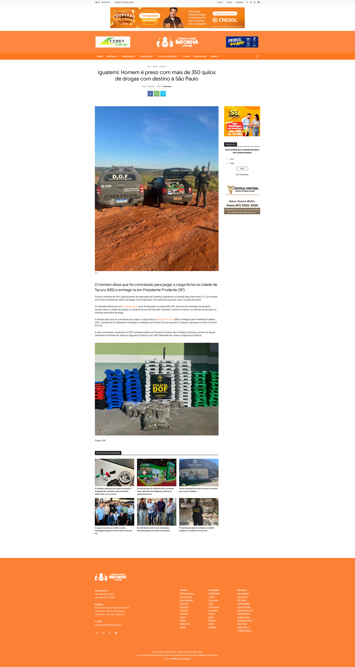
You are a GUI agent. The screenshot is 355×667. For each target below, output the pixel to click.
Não (232, 163)
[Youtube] (258, 2)
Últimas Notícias (187, 593)
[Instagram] (251, 2)
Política (183, 620)
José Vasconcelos (245, 610)
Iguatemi (163, 66)
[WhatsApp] (156, 93)
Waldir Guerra (243, 627)
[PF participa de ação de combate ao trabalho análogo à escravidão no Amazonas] (199, 512)
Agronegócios (186, 597)
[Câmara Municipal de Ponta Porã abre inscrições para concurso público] (199, 472)
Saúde (211, 624)
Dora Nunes (242, 597)
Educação (184, 607)
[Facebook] (247, 2)
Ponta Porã (185, 624)
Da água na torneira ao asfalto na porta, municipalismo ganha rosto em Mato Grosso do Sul (113, 530)
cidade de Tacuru (165, 319)
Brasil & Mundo (186, 600)
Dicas (211, 603)
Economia (184, 603)
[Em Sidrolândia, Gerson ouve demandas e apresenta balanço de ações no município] (156, 512)
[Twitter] (254, 2)
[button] (256, 56)
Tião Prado (242, 624)
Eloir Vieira (241, 600)
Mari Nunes (168, 86)
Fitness (212, 614)
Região (155, 66)
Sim (232, 159)
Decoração (213, 600)
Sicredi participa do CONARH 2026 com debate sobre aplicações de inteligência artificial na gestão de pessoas (155, 491)
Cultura (212, 597)
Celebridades (214, 593)
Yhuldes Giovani (244, 630)
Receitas (212, 620)
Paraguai (184, 614)
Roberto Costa (243, 617)
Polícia (183, 617)
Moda (211, 617)
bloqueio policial (130, 306)
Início (149, 66)
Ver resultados (242, 174)
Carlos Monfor (243, 593)
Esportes (183, 610)
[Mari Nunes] (159, 86)
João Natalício (243, 603)
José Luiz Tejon (243, 607)
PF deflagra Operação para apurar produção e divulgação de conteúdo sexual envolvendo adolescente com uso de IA (113, 491)
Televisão (212, 627)
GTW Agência (185, 659)
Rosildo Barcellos (244, 620)
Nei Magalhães (243, 614)
